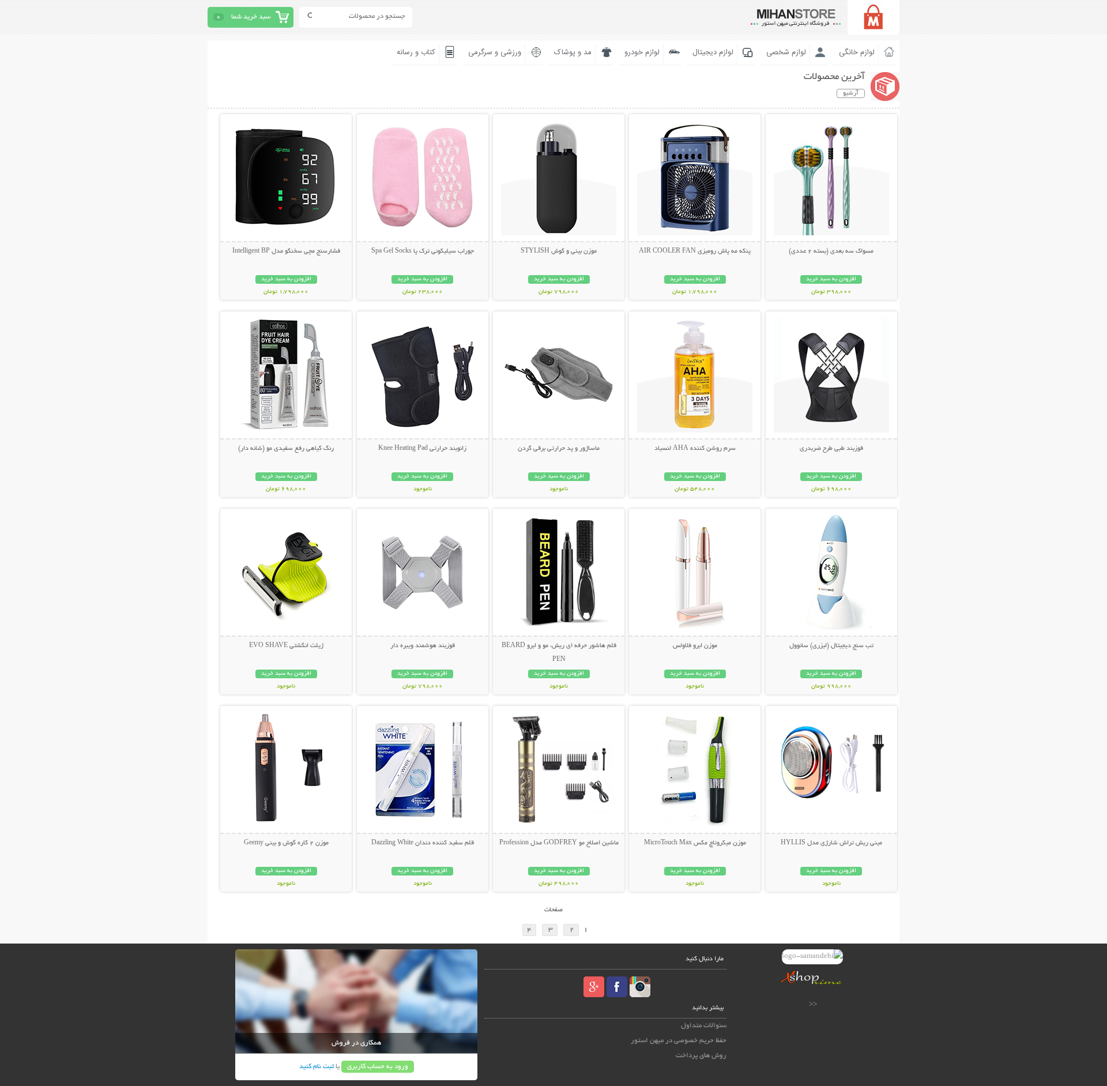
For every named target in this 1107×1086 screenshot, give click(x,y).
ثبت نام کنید (316, 1066)
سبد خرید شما (250, 17)
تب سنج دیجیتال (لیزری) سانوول (831, 645)
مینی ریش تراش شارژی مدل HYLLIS (831, 843)
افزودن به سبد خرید (831, 279)
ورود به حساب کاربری (377, 1066)
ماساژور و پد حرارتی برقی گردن (559, 448)
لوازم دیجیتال (712, 52)
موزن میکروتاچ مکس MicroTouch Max (695, 843)
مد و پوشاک (573, 52)
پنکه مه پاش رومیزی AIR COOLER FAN (695, 251)
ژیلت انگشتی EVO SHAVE (286, 645)
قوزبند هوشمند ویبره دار (422, 645)
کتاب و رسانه (416, 52)
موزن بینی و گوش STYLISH (559, 251)
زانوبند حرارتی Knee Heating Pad (422, 448)
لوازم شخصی (786, 52)
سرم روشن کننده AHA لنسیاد (695, 448)
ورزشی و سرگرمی (494, 52)
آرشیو (851, 93)
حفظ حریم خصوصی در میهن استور (678, 1040)
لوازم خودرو (642, 52)
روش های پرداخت (701, 1055)
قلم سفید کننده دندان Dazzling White (422, 843)
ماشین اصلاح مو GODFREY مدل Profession (559, 843)
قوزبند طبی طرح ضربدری (831, 448)
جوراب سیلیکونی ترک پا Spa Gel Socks (422, 251)
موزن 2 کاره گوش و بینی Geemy (286, 843)
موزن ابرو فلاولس (695, 645)
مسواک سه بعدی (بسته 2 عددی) (831, 251)
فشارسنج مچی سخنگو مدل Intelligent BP (286, 251)
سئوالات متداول (703, 1025)
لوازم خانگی (857, 52)
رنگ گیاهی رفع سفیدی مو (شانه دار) (286, 448)
